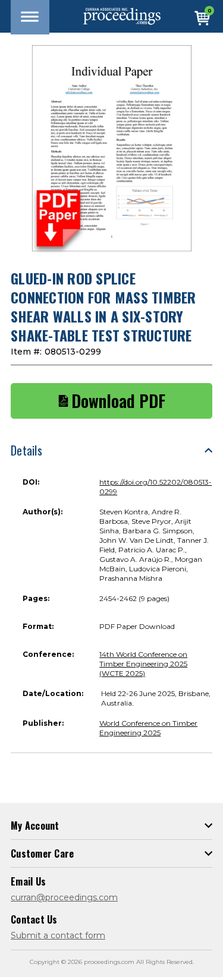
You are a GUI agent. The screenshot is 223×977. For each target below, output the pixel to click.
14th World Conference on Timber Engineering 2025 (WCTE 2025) (143, 664)
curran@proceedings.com (64, 897)
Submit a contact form (58, 935)
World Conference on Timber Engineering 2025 (148, 728)
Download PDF (118, 401)
